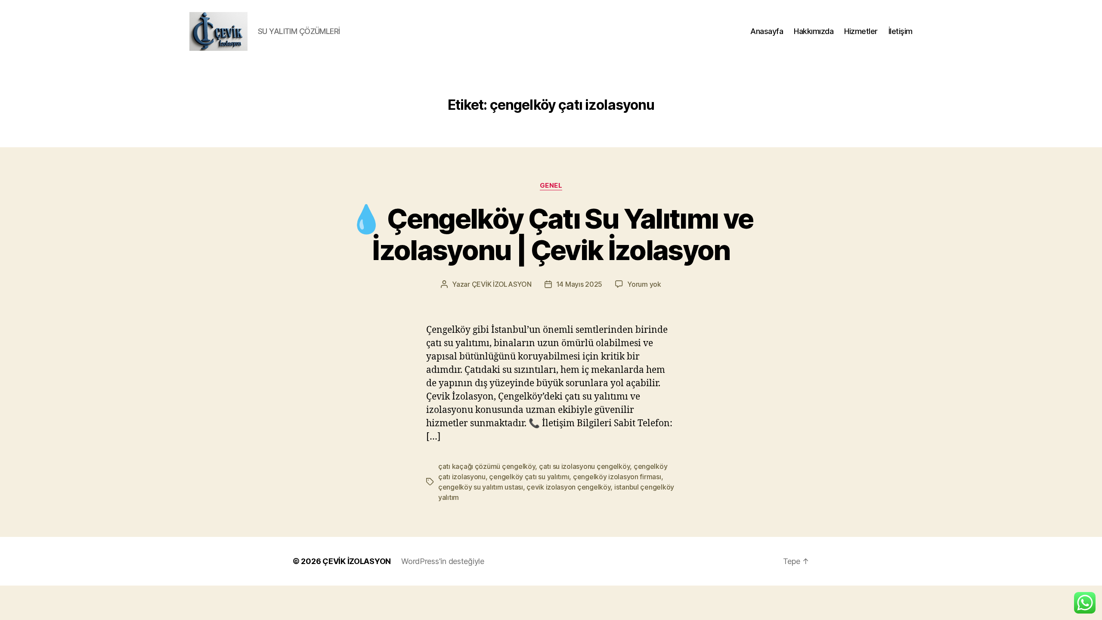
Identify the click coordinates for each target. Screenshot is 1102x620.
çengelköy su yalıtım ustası (480, 487)
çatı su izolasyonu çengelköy (584, 466)
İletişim (900, 31)
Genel (551, 185)
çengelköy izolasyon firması (617, 476)
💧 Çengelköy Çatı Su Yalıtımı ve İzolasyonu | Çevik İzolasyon (551, 234)
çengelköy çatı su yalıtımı (529, 476)
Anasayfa (766, 31)
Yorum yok (644, 284)
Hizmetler (861, 31)
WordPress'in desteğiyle (442, 561)
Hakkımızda (813, 31)
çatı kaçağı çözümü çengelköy (486, 466)
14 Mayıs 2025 (579, 284)
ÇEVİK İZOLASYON (502, 284)
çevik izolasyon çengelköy (568, 487)
